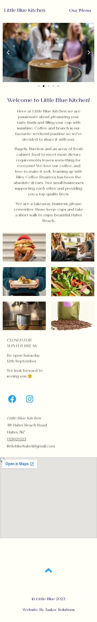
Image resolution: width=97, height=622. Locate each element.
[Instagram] (30, 399)
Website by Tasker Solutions (49, 609)
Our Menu (80, 10)
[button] (8, 52)
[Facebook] (12, 399)
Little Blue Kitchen (24, 10)
